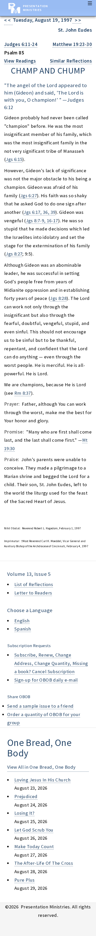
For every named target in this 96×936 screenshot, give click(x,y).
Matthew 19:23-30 (72, 44)
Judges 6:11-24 (20, 44)
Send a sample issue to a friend (40, 706)
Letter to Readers (33, 593)
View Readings (20, 61)
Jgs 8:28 (58, 298)
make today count (34, 846)
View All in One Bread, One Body (41, 767)
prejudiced (26, 796)
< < (8, 20)
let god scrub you (33, 830)
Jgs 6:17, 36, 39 (39, 212)
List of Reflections (33, 584)
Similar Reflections (71, 61)
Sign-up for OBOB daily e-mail (46, 680)
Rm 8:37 (22, 393)
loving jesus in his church (42, 780)
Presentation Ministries (35, 8)
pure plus (24, 880)
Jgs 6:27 (28, 195)
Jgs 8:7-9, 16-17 (42, 221)
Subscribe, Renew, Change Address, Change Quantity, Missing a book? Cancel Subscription (51, 663)
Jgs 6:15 (14, 159)
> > (76, 20)
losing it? (24, 813)
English (22, 621)
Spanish (22, 629)
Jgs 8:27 (14, 254)
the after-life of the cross (43, 863)
